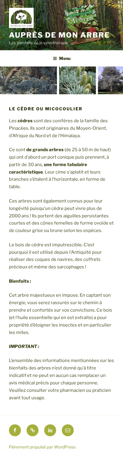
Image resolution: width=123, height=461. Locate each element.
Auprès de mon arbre (59, 35)
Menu (64, 58)
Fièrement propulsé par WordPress (42, 446)
